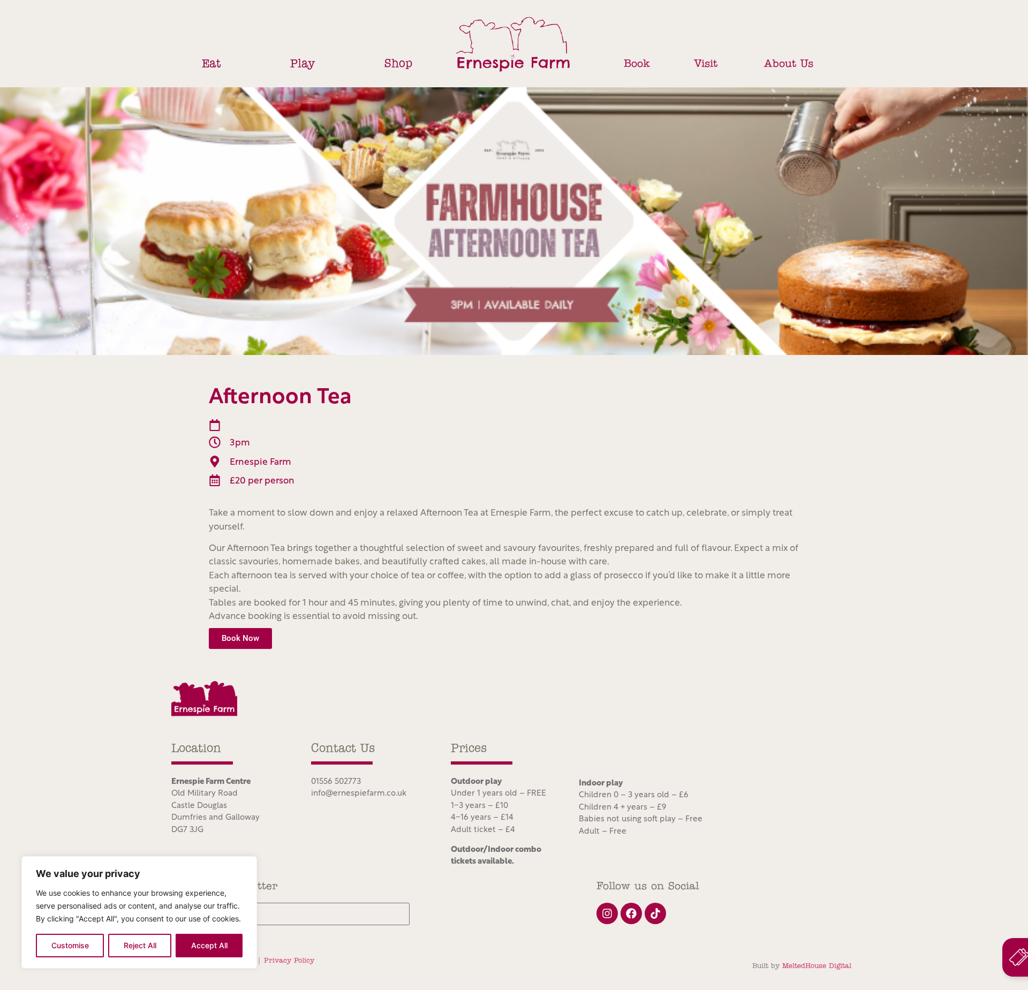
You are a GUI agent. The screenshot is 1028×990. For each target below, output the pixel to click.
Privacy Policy (289, 960)
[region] (139, 912)
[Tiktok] (655, 913)
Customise (70, 945)
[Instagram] (607, 913)
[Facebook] (631, 913)
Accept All (209, 945)
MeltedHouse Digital (816, 966)
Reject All (140, 945)
